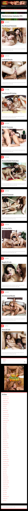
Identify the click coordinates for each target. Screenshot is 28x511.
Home (3, 10)
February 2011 (5, 455)
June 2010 (5, 471)
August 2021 (5, 404)
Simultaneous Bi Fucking (9, 93)
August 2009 (5, 488)
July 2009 (4, 490)
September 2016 (6, 420)
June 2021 (5, 408)
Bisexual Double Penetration (10, 161)
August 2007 (5, 498)
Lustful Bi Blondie (7, 59)
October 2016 (5, 418)
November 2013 (6, 437)
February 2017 (5, 410)
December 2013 (6, 435)
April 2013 (5, 439)
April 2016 (5, 430)
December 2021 (6, 396)
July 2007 (4, 500)
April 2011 (5, 451)
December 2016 (6, 414)
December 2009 (6, 480)
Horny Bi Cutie (6, 329)
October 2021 (5, 400)
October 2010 (5, 463)
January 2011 (5, 457)
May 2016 (5, 428)
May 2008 (5, 494)
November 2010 (6, 461)
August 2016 (5, 422)
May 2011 (4, 449)
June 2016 (5, 426)
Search (4, 359)
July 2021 (4, 406)
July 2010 (4, 469)
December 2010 (6, 459)
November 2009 (6, 482)
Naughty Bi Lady (7, 262)
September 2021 (6, 402)
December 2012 (6, 447)
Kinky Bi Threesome (7, 194)
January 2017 (5, 412)
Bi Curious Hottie (7, 228)
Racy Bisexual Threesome (9, 26)
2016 (6, 10)
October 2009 (5, 484)
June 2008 (5, 492)
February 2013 (5, 443)
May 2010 (5, 473)
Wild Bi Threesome (7, 127)
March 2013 (5, 441)
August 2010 (5, 467)
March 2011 (5, 453)
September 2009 (6, 486)
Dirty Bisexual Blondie (8, 296)
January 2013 (5, 445)
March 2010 (5, 475)
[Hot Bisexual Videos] (14, 2)
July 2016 (4, 424)
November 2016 (6, 416)
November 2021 (6, 398)
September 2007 (6, 496)
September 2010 (6, 465)
